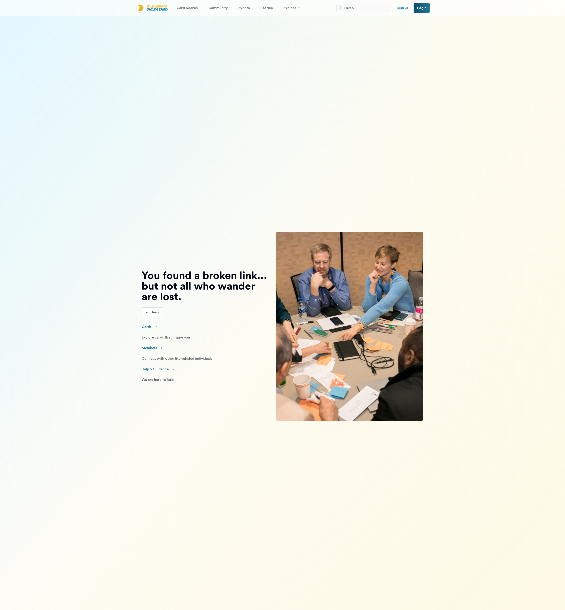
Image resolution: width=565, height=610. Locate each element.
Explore (289, 8)
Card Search (187, 8)
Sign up (402, 7)
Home (155, 312)
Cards (152, 327)
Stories (266, 8)
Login (421, 8)
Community (218, 8)
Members (155, 348)
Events (244, 8)
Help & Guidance (162, 369)
